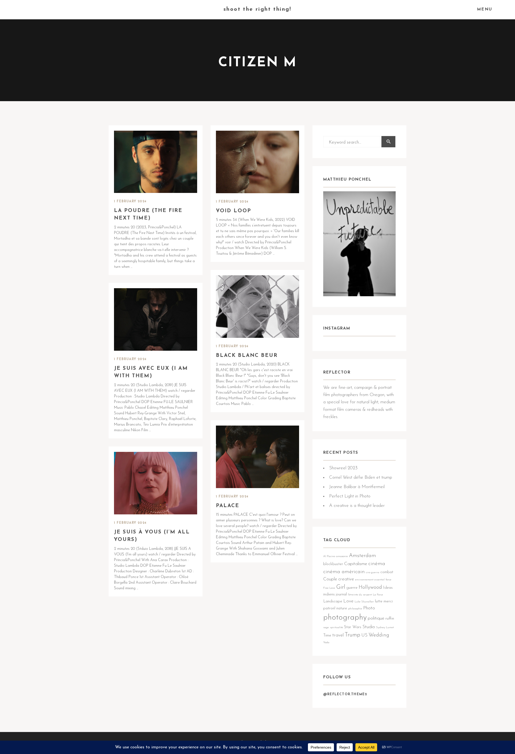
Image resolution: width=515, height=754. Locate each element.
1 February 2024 (130, 201)
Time (327, 636)
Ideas (388, 588)
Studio (368, 627)
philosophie (355, 608)
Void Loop (233, 211)
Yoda (326, 642)
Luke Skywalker (364, 601)
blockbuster (333, 564)
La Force (378, 594)
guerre (352, 588)
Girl (340, 587)
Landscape (332, 601)
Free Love (329, 588)
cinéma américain (344, 571)
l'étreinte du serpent (360, 594)
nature (341, 608)
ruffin (389, 619)
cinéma (376, 563)
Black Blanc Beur (247, 355)
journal (341, 594)
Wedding (379, 635)
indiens (329, 594)
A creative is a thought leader (357, 505)
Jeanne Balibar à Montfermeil (357, 487)
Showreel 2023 (343, 468)
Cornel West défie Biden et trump (360, 477)
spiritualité (336, 627)
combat (386, 572)
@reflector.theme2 (345, 694)
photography (345, 617)
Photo (369, 608)
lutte (378, 601)
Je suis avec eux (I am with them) (151, 372)
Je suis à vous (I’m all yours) (152, 536)
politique (376, 618)
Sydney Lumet (385, 627)
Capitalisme (355, 564)
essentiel (379, 579)
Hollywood (370, 587)
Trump (352, 635)
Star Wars (352, 627)
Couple (330, 579)
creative (346, 579)
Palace (227, 505)
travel (338, 635)
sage (326, 627)
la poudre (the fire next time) (148, 214)
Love (348, 601)
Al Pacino (329, 556)
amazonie (342, 556)
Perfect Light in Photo (349, 496)
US (364, 635)
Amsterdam (362, 555)
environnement (364, 579)
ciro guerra (372, 572)
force (388, 579)
